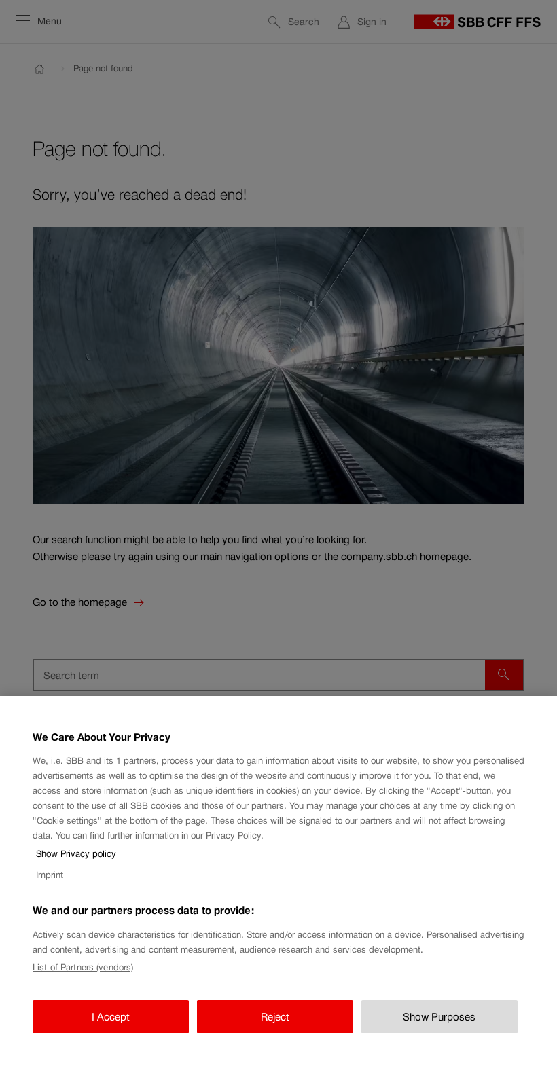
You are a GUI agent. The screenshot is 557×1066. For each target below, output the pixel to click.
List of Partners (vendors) (83, 967)
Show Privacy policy (76, 854)
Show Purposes (439, 1017)
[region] (278, 881)
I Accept (111, 1017)
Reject (275, 1017)
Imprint (49, 875)
